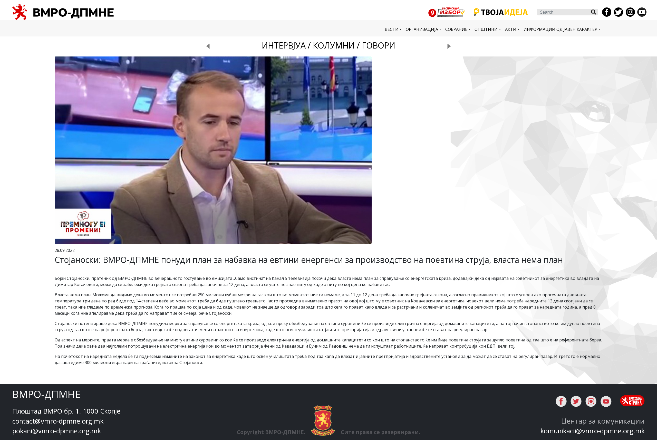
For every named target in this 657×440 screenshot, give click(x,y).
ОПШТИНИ (486, 29)
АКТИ (510, 29)
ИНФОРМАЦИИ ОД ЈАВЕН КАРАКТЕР (560, 29)
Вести (392, 29)
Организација (422, 29)
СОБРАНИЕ (456, 29)
